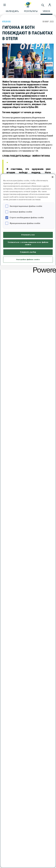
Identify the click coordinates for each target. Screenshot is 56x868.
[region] (28, 521)
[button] (4, 3)
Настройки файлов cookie (28, 259)
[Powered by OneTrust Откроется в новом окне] (44, 268)
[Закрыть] (52, 177)
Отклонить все (28, 235)
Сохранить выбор (28, 252)
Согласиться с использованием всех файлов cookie (28, 243)
